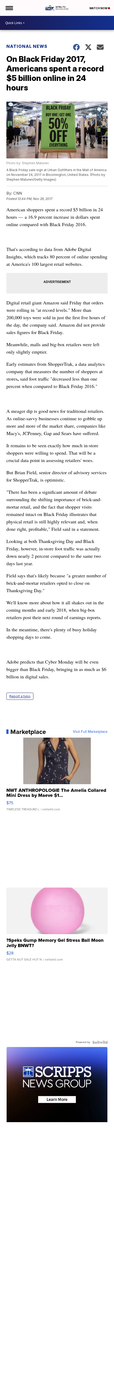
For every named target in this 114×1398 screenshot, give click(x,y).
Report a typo (19, 696)
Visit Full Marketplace (90, 732)
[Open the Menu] (9, 8)
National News (26, 46)
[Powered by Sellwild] (100, 1042)
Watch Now (98, 8)
